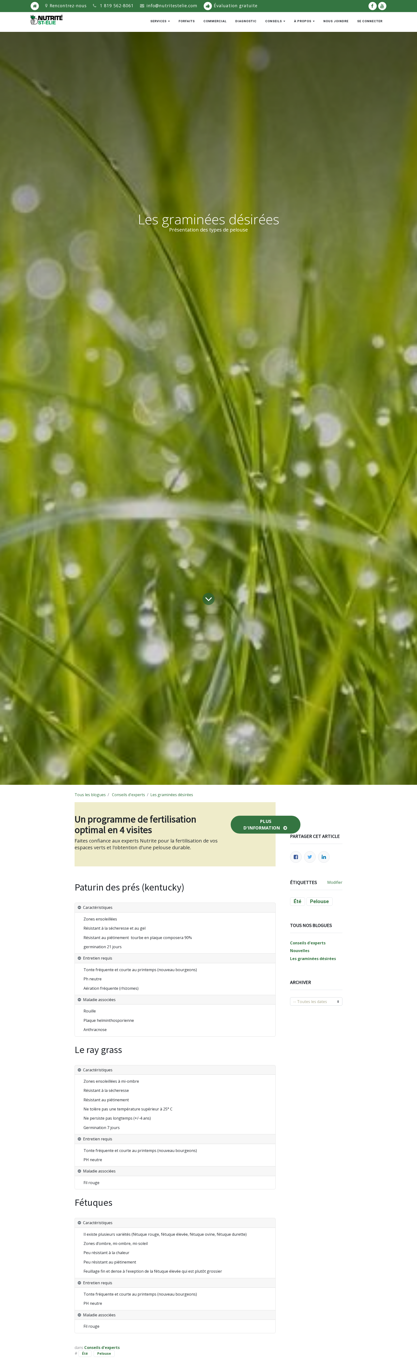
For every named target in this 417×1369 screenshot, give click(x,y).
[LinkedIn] (324, 857)
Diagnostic (246, 21)
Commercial (215, 21)
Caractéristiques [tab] (97, 907)
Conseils (274, 21)
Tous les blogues (90, 794)
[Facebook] (296, 857)
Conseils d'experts (128, 794)
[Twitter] (310, 857)
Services (158, 21)
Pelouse (104, 1353)
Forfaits (187, 21)
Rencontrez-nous (68, 5)
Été (85, 1353)
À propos (303, 21)
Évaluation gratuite (235, 5)
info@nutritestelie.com (171, 5)
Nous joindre (335, 21)
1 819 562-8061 (117, 5)
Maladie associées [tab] (100, 999)
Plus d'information (262, 824)
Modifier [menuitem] (334, 882)
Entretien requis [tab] (98, 958)
